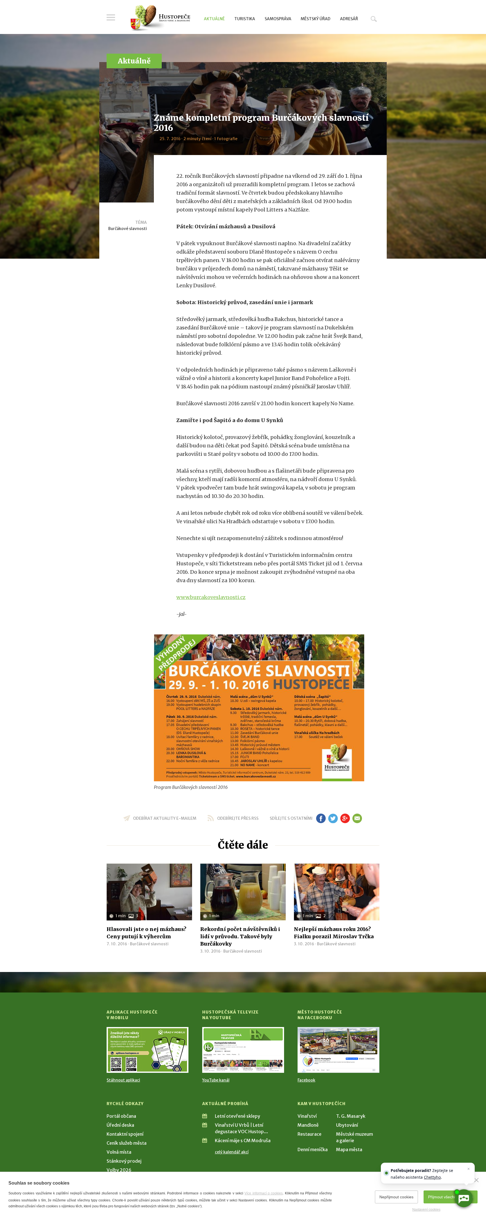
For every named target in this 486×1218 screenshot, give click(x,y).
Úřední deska (120, 1125)
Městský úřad (315, 18)
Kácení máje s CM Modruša (243, 1140)
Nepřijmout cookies (396, 1197)
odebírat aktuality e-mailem (164, 818)
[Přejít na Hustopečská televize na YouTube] (243, 1050)
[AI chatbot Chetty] (463, 1198)
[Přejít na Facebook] (338, 1050)
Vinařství (307, 1116)
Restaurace (309, 1134)
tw (333, 818)
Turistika (244, 18)
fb (321, 818)
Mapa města (349, 1149)
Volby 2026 (119, 1170)
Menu (111, 17)
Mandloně (308, 1125)
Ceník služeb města (127, 1143)
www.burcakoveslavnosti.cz (211, 597)
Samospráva (278, 18)
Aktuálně (214, 18)
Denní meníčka (313, 1149)
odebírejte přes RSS (237, 818)
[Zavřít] (476, 1180)
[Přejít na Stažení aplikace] (147, 1050)
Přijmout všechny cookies (450, 1197)
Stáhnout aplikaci (123, 1080)
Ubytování (347, 1125)
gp (345, 818)
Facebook (306, 1080)
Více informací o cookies (263, 1193)
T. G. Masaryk (350, 1116)
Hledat (373, 18)
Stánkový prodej (124, 1161)
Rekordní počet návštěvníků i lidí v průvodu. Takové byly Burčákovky (240, 936)
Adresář (349, 18)
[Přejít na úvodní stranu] (160, 18)
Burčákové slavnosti (127, 228)
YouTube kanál (216, 1080)
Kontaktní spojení (125, 1134)
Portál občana (121, 1116)
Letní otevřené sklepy (237, 1116)
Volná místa (119, 1152)
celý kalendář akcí (232, 1152)
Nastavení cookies (426, 1210)
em (357, 818)
